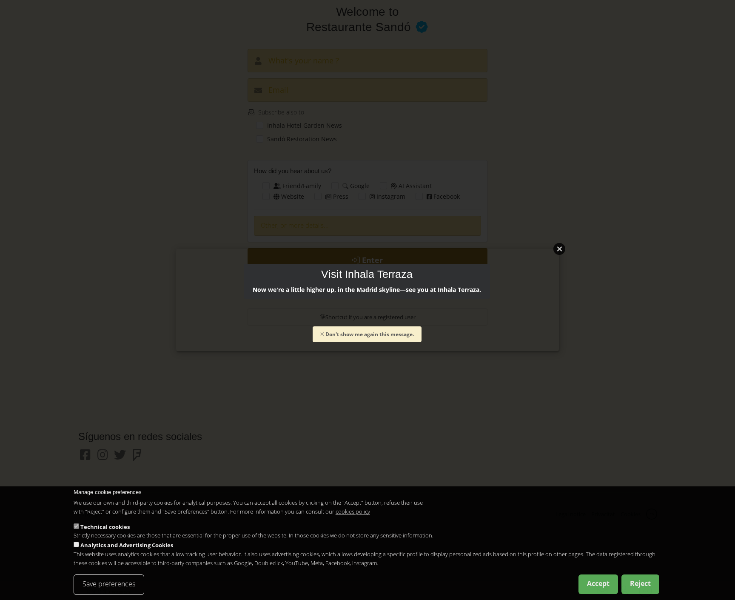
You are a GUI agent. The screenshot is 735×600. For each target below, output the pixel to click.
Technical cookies (105, 526)
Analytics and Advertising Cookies (126, 545)
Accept (598, 583)
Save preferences (109, 584)
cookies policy (353, 511)
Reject (640, 583)
